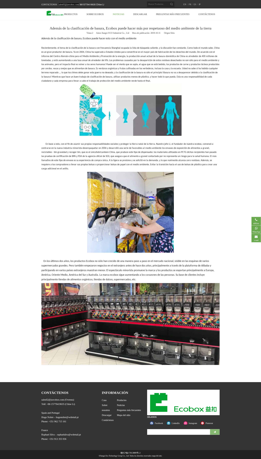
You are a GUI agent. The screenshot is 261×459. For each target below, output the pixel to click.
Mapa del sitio (123, 415)
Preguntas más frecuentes (129, 410)
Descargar (106, 415)
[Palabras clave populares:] (171, 4)
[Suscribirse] (215, 432)
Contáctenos (108, 420)
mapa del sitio (157, 456)
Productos (121, 400)
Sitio (173, 33)
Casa (104, 400)
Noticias (121, 405)
